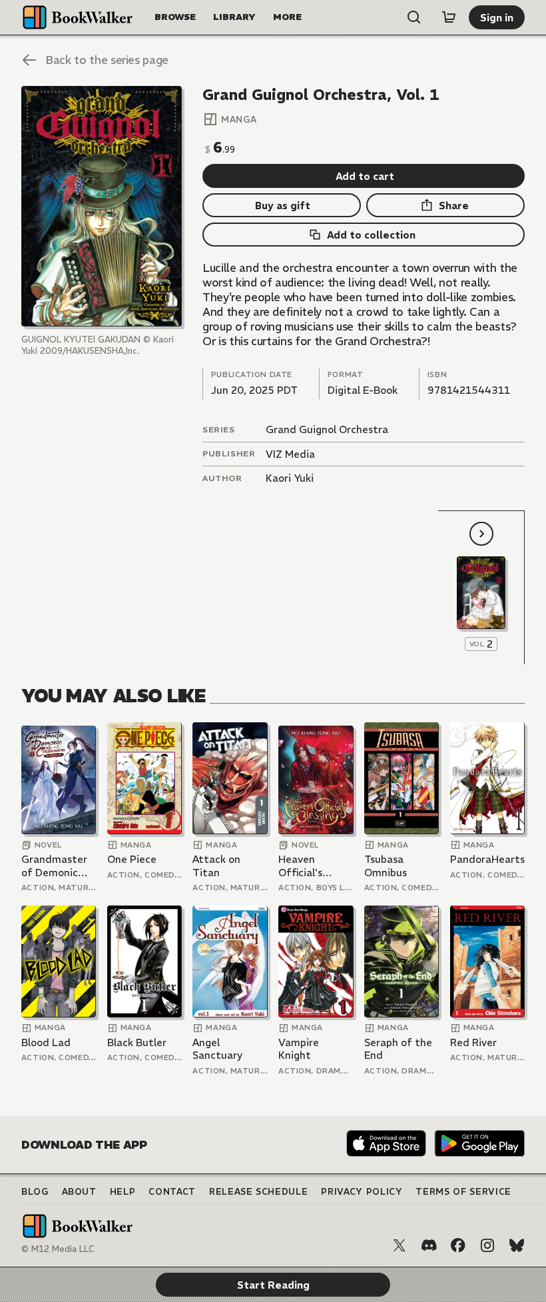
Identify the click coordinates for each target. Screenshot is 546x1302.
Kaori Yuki (290, 478)
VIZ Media (290, 454)
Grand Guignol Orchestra (327, 429)
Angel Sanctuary (217, 1049)
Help (123, 1191)
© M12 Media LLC (58, 1249)
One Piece (131, 859)
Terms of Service (463, 1191)
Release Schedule (258, 1191)
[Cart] (448, 17)
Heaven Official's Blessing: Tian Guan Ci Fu (311, 866)
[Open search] (414, 17)
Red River (473, 1042)
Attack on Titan (216, 866)
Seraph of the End (398, 1049)
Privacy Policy (361, 1191)
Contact (172, 1191)
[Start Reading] (101, 206)
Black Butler (136, 1042)
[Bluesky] (517, 1245)
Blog (35, 1191)
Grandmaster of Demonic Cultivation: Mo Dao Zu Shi (58, 866)
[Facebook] (458, 1245)
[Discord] (429, 1245)
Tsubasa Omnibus (385, 866)
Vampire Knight (298, 1049)
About (79, 1191)
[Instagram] (487, 1245)
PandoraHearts (487, 859)
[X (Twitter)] (400, 1245)
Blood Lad (46, 1042)
